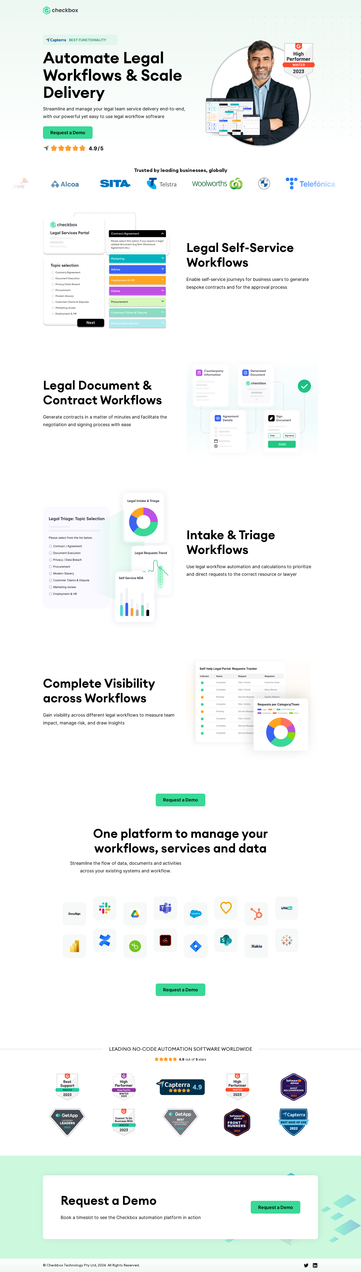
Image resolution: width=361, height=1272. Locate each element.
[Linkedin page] (315, 1265)
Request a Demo (67, 132)
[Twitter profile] (306, 1265)
